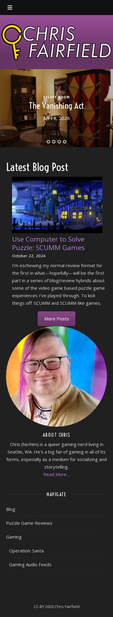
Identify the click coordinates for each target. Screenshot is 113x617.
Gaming (14, 537)
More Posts (56, 319)
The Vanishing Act (56, 105)
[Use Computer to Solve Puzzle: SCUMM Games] (57, 205)
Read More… (56, 474)
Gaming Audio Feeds (30, 564)
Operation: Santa (26, 551)
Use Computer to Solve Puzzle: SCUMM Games (48, 243)
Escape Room (56, 97)
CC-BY (39, 606)
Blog (10, 509)
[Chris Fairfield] (56, 42)
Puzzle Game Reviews (29, 523)
